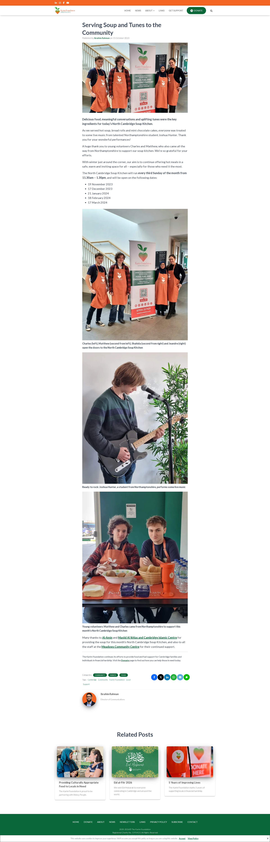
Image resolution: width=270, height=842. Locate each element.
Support (86, 684)
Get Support (176, 10)
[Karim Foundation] (65, 10)
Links (162, 10)
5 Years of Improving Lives (184, 782)
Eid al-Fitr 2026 (123, 782)
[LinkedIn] (167, 677)
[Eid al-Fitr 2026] (135, 761)
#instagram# (60, 3)
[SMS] (187, 677)
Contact (192, 822)
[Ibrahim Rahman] (89, 699)
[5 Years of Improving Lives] (190, 761)
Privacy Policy (158, 822)
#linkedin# (56, 3)
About (149, 10)
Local (128, 679)
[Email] (180, 677)
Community (100, 675)
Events (113, 675)
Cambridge (92, 679)
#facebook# (64, 3)
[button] (153, 10)
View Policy (193, 838)
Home (127, 10)
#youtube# (68, 3)
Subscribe (177, 822)
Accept (182, 838)
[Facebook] (154, 677)
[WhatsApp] (174, 677)
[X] (161, 677)
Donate (198, 10)
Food (123, 675)
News (138, 10)
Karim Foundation (117, 679)
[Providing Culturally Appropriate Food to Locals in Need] (80, 761)
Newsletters (127, 822)
